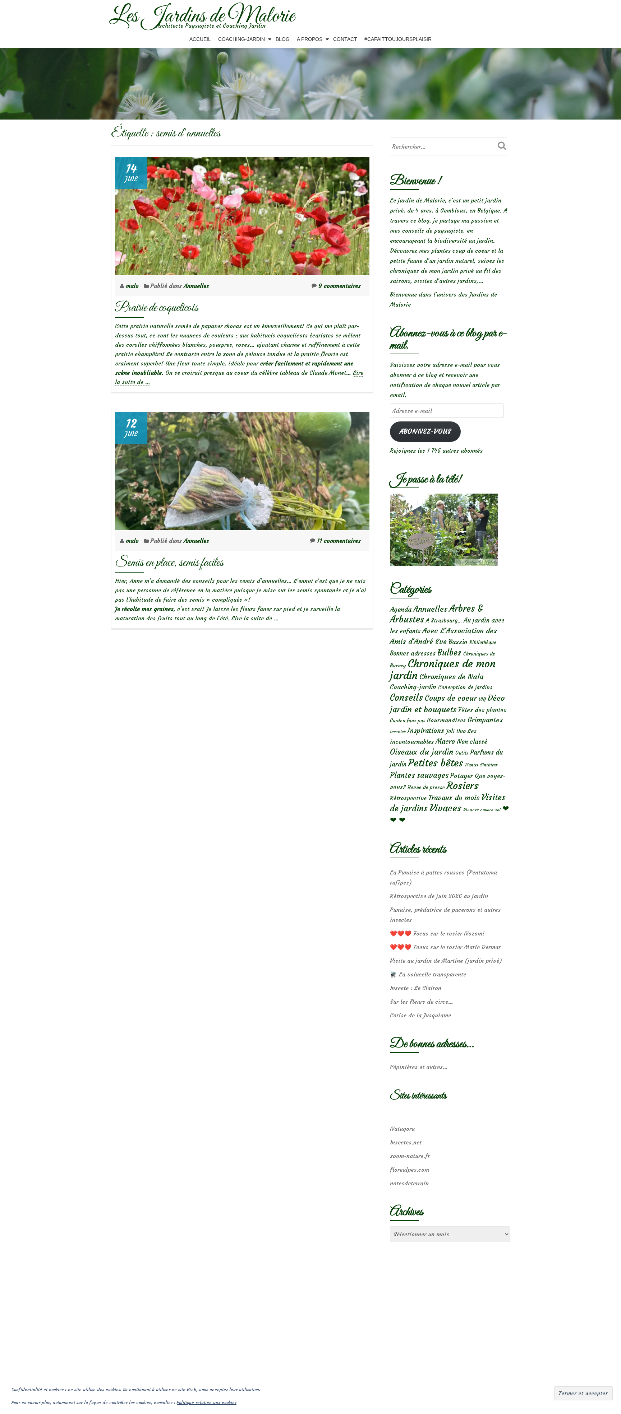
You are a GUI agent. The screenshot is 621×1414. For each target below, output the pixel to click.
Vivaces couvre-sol (482, 809)
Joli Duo (456, 731)
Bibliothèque (482, 642)
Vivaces (445, 808)
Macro (445, 741)
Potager (461, 775)
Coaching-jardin (413, 687)
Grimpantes (485, 720)
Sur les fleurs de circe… (421, 1001)
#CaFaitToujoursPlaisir (398, 39)
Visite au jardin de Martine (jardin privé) (446, 960)
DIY (482, 699)
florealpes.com (409, 1169)
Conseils (406, 697)
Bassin (458, 642)
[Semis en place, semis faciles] (242, 468)
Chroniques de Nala (451, 676)
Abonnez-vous (425, 431)
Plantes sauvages (419, 775)
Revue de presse (426, 787)
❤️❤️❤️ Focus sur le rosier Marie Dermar (445, 947)
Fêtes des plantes (482, 710)
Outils (461, 753)
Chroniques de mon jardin (443, 669)
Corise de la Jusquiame (420, 1015)
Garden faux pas (407, 721)
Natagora (402, 1128)
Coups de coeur (451, 698)
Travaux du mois (453, 797)
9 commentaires (339, 285)
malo (133, 285)
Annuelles (196, 285)
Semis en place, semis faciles (169, 563)
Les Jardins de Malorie (201, 16)
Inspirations (426, 731)
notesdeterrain (409, 1183)
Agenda (400, 609)
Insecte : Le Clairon (415, 987)
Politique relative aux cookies (206, 1402)
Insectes (398, 731)
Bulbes (449, 653)
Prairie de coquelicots (156, 308)
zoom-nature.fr (410, 1155)
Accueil (200, 39)
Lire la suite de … (255, 618)
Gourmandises (446, 720)
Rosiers (463, 785)
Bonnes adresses (413, 653)
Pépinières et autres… (419, 1066)
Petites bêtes (435, 763)
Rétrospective (408, 798)
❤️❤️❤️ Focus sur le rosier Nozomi (437, 933)
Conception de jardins (465, 687)
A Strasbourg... (444, 620)
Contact (345, 39)
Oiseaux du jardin (422, 752)
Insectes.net (406, 1142)
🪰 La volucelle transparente (428, 974)
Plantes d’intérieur (481, 765)
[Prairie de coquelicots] (242, 214)
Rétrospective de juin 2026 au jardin (439, 896)
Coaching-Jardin (241, 39)
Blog (283, 39)
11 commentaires (339, 540)
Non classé (472, 742)
